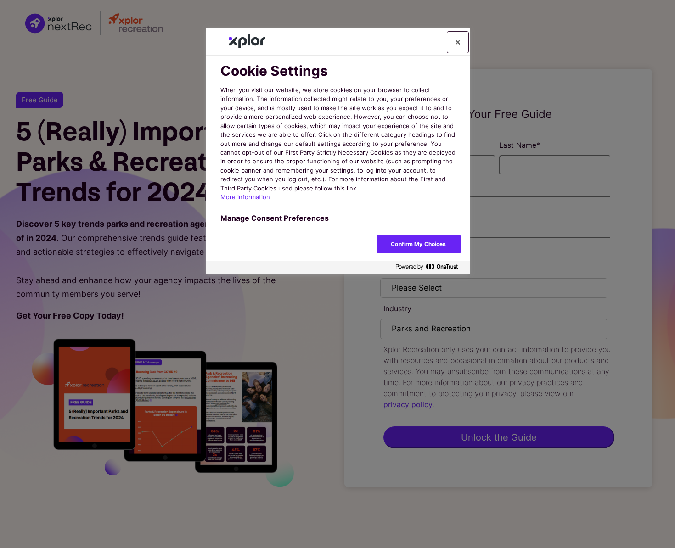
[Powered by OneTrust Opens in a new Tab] (430, 267)
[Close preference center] (458, 42)
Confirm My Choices (418, 243)
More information (245, 197)
